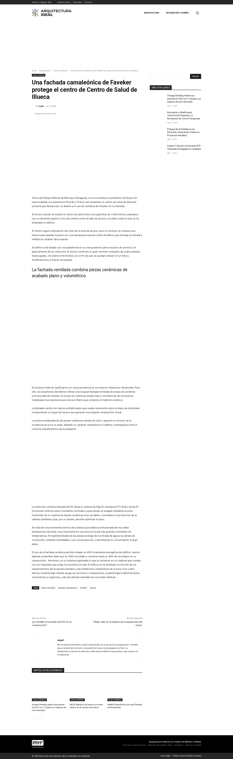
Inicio (34, 70)
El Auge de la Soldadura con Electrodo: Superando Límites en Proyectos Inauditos (183, 132)
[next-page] (39, 718)
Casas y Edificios (60, 70)
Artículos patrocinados (134, 745)
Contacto (178, 745)
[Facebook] (190, 2)
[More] (126, 122)
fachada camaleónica (67, 588)
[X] (199, 2)
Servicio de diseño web (160, 745)
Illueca (93, 588)
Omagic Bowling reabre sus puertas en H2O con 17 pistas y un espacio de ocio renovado (49, 707)
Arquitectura (44, 70)
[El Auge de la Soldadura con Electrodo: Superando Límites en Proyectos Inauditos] (157, 133)
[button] (197, 13)
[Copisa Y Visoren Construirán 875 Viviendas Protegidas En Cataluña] (157, 149)
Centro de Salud (48, 588)
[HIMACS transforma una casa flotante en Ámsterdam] (124, 689)
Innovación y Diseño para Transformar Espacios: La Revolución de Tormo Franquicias (183, 115)
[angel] (34, 106)
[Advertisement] (116, 42)
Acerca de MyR (193, 745)
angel (41, 106)
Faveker (83, 588)
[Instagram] (195, 2)
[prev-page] (34, 718)
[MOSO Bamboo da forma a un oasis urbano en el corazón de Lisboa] (87, 689)
